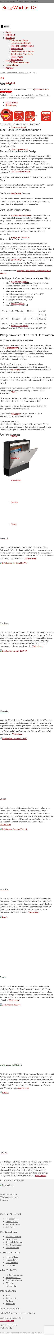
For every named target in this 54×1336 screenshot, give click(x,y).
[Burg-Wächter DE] (27, 14)
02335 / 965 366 (7, 1320)
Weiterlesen (31, 558)
